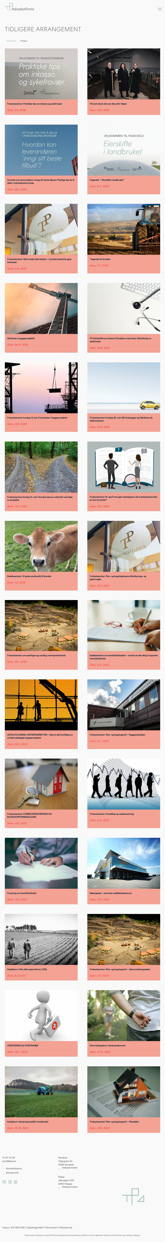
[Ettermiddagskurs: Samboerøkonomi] (123, 1023)
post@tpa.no (9, 1161)
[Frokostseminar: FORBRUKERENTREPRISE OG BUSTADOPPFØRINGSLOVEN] (41, 793)
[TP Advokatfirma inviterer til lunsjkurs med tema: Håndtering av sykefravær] (123, 318)
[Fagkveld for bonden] (123, 238)
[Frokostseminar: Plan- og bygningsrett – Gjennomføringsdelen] (123, 947)
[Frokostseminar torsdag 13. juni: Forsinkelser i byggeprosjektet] (41, 397)
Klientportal (66, 1227)
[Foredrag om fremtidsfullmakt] (41, 871)
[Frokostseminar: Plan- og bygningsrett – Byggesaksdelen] (123, 714)
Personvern (51, 1227)
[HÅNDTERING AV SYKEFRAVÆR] (41, 1023)
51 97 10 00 (8, 1157)
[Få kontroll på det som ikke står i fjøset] (123, 81)
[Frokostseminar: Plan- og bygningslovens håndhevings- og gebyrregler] (123, 555)
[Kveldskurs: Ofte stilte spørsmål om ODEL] (41, 947)
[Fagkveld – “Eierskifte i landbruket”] (123, 159)
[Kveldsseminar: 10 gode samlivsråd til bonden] (41, 555)
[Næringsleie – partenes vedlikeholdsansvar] (123, 871)
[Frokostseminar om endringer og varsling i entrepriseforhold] (41, 635)
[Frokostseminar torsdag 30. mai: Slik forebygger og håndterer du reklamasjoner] (123, 397)
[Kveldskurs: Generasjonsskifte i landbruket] (41, 1099)
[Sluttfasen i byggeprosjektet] (41, 318)
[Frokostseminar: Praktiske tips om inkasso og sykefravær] (41, 81)
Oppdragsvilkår (35, 1227)
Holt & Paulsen (116, 1235)
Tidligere (24, 41)
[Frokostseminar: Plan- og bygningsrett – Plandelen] (123, 1099)
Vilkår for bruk (87, 1235)
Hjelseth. (137, 1235)
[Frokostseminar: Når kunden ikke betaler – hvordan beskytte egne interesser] (41, 238)
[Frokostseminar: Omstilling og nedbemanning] (123, 793)
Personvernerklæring (72, 1235)
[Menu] (160, 9)
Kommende (11, 41)
